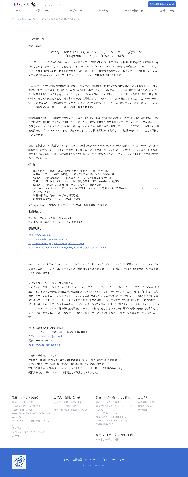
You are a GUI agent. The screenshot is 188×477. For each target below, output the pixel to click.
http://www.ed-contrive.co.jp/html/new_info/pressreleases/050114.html (67, 247)
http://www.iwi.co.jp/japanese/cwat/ (48, 239)
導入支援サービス (21, 428)
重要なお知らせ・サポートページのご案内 (115, 407)
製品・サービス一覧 (22, 402)
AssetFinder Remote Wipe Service (31, 413)
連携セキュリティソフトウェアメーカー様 (31, 434)
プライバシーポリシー (113, 459)
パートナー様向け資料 (134, 10)
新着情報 (142, 409)
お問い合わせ (167, 10)
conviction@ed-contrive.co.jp (55, 336)
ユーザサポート (76, 10)
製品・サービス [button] (43, 10)
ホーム (17, 10)
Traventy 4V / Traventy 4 (26, 405)
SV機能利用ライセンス (108, 424)
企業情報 (77, 459)
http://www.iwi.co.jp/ (40, 234)
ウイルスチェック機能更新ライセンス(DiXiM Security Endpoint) (115, 418)
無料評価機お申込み (160, 4)
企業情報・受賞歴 (147, 402)
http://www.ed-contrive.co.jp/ (44, 344)
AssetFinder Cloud (22, 409)
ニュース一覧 (29, 18)
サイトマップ (92, 459)
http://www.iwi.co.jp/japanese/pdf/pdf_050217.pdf (56, 243)
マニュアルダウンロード (109, 413)
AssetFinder (18, 417)
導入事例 (103, 10)
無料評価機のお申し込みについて (71, 409)
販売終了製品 (145, 405)
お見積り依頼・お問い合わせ (69, 402)
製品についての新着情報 (109, 402)
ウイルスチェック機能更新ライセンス (31, 423)
